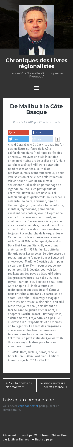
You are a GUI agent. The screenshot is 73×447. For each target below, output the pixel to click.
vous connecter (28, 406)
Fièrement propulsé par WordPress (26, 435)
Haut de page (43, 439)
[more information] (57, 139)
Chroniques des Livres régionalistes (37, 63)
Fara (64, 435)
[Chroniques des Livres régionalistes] (36, 31)
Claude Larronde (49, 122)
